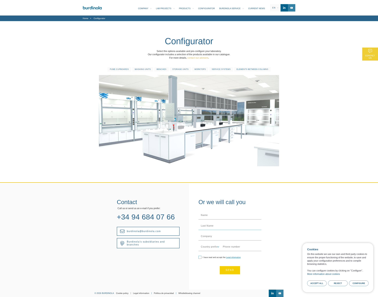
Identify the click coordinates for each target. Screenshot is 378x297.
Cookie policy (122, 293)
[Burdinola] (92, 8)
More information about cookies (323, 274)
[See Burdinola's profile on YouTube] (291, 8)
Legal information (233, 257)
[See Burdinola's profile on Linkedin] (284, 8)
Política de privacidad (164, 293)
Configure (359, 283)
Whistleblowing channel (189, 293)
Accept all (316, 283)
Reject (338, 283)
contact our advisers (197, 58)
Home (85, 18)
